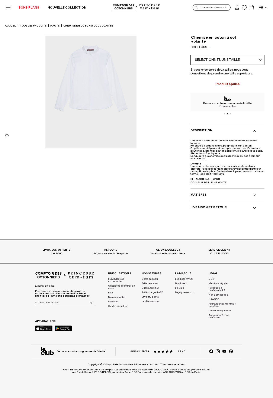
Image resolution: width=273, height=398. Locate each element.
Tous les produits (33, 25)
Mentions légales (218, 283)
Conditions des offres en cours (121, 287)
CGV (211, 279)
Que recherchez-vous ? (213, 7)
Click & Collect (150, 288)
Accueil (11, 25)
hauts (55, 25)
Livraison (113, 301)
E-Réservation (150, 283)
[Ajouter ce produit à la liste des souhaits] (6, 136)
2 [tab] (227, 113)
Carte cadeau (150, 279)
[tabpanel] (227, 102)
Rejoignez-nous (184, 292)
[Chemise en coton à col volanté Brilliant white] (90, 92)
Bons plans (29, 7)
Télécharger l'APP (152, 292)
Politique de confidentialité (217, 289)
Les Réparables (150, 301)
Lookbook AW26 (184, 279)
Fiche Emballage (218, 295)
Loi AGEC (214, 299)
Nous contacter (116, 297)
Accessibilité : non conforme (219, 316)
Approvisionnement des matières (222, 305)
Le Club (179, 288)
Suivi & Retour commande (116, 280)
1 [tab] (224, 113)
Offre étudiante (150, 297)
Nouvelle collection (67, 7)
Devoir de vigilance (220, 310)
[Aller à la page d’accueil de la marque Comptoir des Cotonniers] (123, 7)
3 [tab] (230, 113)
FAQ (110, 292)
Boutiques (181, 283)
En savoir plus (227, 106)
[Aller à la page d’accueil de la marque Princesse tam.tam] (149, 7)
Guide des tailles (117, 306)
